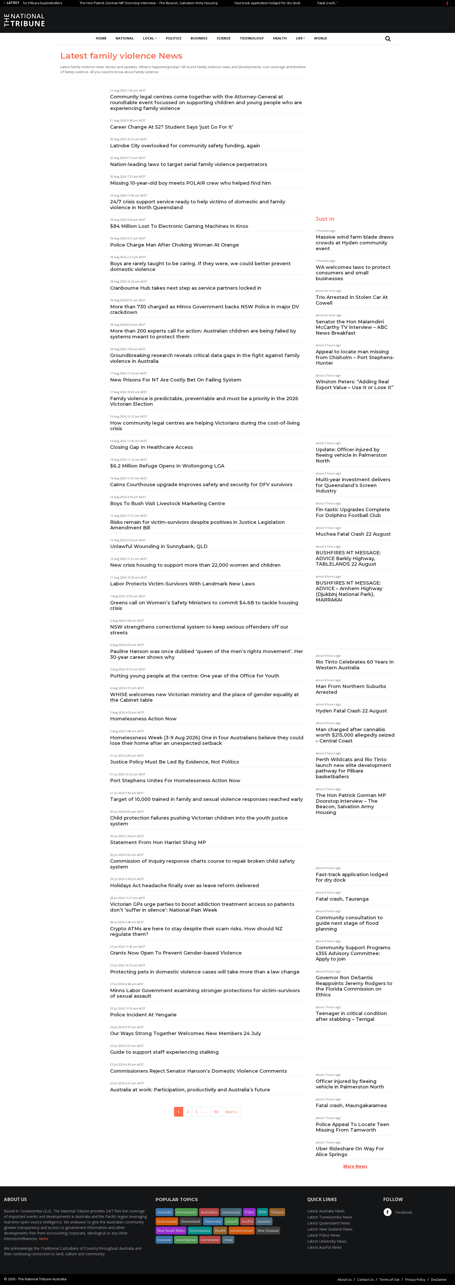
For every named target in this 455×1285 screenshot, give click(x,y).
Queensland (190, 1221)
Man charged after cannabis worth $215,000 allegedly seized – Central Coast (355, 735)
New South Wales (171, 1230)
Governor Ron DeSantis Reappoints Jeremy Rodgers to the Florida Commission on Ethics (354, 986)
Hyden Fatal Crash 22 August (351, 711)
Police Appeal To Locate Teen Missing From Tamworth (352, 1127)
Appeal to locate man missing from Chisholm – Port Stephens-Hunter (355, 357)
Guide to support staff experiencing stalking (164, 1052)
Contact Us (365, 1279)
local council (167, 1221)
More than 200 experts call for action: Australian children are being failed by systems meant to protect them (203, 334)
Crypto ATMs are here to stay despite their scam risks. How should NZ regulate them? (196, 931)
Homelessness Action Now (143, 719)
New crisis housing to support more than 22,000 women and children (195, 565)
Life (299, 38)
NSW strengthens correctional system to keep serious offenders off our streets (199, 630)
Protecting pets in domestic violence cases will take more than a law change (205, 972)
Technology (252, 38)
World (320, 38)
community (231, 1212)
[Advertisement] (355, 19)
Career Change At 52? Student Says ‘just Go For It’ (171, 127)
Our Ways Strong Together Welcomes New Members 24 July (185, 1033)
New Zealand (268, 1230)
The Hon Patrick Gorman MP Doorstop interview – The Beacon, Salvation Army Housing (128, 3)
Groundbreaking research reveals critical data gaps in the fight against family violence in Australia (205, 358)
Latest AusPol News (324, 1247)
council (231, 1221)
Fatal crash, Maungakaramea (351, 1105)
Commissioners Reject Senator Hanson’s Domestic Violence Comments (198, 1071)
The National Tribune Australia (42, 1279)
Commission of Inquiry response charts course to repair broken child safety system (202, 864)
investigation (186, 1239)
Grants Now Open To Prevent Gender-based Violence (176, 953)
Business (199, 38)
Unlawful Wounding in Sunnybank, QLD (158, 546)
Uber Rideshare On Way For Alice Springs (350, 1151)
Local (148, 38)
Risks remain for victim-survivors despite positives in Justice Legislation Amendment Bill (197, 525)
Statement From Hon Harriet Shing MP (158, 842)
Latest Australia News (326, 1210)
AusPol (247, 1221)
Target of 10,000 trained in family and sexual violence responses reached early (206, 799)
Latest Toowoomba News (329, 1216)
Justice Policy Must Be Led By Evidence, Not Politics (174, 762)
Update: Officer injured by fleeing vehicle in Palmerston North (351, 455)
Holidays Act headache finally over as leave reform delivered (184, 886)
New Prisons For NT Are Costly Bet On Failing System (175, 380)
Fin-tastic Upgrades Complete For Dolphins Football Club (353, 512)
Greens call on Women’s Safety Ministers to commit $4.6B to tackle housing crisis (204, 605)
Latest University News (327, 1241)
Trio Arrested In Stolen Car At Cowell (352, 300)
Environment (199, 1230)
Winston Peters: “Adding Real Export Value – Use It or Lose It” (355, 384)
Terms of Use (389, 1279)
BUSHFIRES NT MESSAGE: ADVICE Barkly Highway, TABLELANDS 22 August (348, 558)
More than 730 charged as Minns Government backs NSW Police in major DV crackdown (204, 309)
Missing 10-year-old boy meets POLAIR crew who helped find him (192, 183)
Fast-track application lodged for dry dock (247, 3)
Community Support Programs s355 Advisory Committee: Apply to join (353, 953)
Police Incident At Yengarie (143, 1015)
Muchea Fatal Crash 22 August (353, 534)
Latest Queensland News (328, 1223)
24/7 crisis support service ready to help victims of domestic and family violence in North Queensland (197, 204)
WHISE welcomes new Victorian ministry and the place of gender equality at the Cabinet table (204, 697)
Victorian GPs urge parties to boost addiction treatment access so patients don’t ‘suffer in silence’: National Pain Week (202, 907)
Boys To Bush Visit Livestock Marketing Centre (167, 503)
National (125, 38)
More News (355, 1166)
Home (101, 38)
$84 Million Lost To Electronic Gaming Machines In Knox (179, 226)
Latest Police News (323, 1235)
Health (280, 38)
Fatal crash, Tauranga (315, 3)
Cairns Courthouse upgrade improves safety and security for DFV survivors (201, 485)
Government (186, 1212)
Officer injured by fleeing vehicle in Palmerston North (350, 1084)
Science (223, 38)
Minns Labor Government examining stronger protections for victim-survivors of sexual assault (205, 993)
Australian (209, 1212)
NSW (262, 1212)
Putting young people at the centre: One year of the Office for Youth (194, 676)
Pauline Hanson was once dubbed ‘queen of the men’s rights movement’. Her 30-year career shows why (206, 654)
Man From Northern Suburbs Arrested (351, 689)
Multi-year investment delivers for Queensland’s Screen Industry (353, 485)
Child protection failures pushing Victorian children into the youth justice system (199, 821)
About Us (345, 1279)
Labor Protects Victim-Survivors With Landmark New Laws (182, 584)
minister (264, 1221)
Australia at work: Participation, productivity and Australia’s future (190, 1090)
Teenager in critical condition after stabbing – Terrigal (351, 1016)
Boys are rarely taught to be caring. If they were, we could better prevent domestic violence (200, 266)
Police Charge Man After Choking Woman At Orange (174, 245)
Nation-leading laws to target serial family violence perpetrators (188, 164)
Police (249, 1212)
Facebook (403, 1212)
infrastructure (241, 1230)
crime (228, 1239)
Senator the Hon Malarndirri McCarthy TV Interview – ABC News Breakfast (352, 327)
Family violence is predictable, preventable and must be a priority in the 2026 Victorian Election (204, 401)
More (43, 1238)
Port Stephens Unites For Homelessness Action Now (175, 781)
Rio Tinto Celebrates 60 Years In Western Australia (355, 665)
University (213, 1221)
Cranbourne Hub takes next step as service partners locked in (185, 288)
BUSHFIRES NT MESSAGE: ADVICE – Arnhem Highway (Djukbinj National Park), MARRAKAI (349, 591)
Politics (173, 38)
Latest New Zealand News (330, 1229)
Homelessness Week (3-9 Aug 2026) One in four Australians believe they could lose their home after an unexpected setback (207, 740)
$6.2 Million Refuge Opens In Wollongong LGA (167, 466)
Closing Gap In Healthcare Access (151, 447)
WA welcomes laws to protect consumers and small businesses (353, 273)
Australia (164, 1212)
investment (210, 1239)
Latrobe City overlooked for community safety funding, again (185, 146)
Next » (231, 1111)
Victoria (277, 1212)
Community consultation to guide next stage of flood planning (349, 923)
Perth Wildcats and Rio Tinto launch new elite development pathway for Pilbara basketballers (353, 768)
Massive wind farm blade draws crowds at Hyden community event (355, 242)
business (164, 1239)
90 (216, 1111)
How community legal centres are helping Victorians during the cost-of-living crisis (205, 426)
